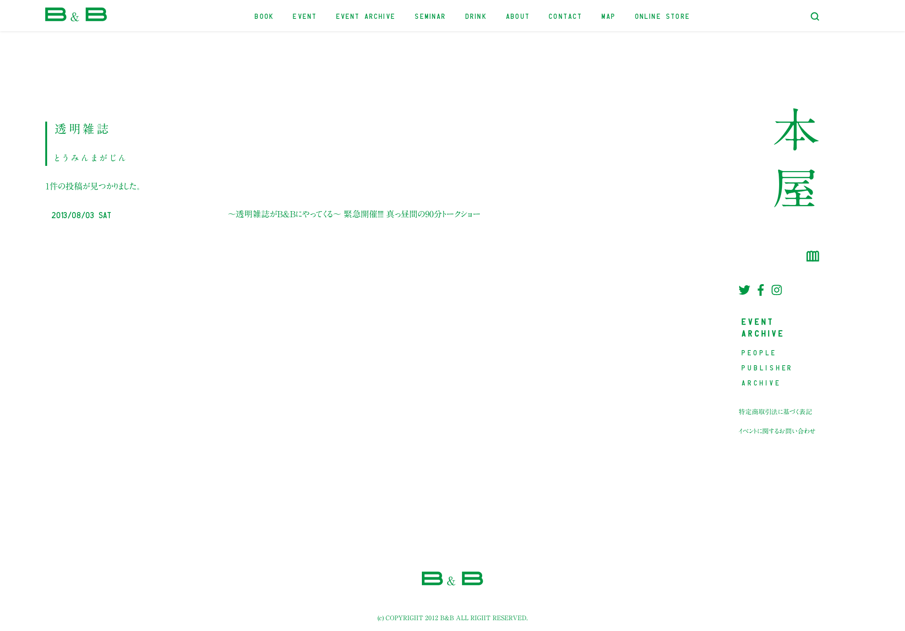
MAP (609, 15)
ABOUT (518, 15)
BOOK (264, 15)
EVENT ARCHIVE (366, 15)
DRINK (476, 15)
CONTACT (566, 15)
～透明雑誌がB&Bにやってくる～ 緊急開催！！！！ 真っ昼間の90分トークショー (354, 214)
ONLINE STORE (663, 15)
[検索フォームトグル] (815, 16)
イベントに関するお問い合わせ (777, 431)
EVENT (305, 15)
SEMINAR (430, 15)
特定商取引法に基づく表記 (775, 412)
